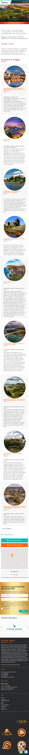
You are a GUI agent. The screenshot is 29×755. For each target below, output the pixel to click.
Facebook (11, 575)
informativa (17, 602)
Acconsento (6, 608)
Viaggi (4, 22)
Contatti (3, 707)
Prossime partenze (5, 700)
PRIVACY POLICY (4, 709)
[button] (14, 540)
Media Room (3, 706)
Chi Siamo (3, 699)
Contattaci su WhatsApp (21, 752)
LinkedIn (17, 575)
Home (2, 697)
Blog (2, 703)
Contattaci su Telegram (26, 752)
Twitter (14, 575)
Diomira (5, 2)
